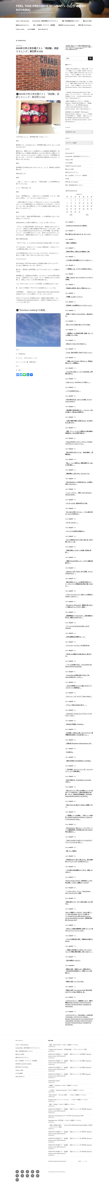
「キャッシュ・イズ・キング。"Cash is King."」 (78, 696)
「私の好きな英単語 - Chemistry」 (74, 724)
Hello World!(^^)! (43, 29)
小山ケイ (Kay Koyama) (22, 21)
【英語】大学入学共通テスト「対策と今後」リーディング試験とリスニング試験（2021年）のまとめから (79, 70)
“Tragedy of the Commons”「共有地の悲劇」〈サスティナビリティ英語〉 (68, 1049)
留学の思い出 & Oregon (84, 25)
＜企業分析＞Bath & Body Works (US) (75, 92)
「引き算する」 (69, 752)
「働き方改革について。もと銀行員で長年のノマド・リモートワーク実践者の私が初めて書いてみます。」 (79, 584)
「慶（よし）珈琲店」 (71, 851)
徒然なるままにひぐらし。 (23, 25)
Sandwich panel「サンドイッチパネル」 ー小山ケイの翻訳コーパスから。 (68, 1099)
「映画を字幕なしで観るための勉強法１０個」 (77, 251)
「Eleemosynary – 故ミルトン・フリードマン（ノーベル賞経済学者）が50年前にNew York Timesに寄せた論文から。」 (79, 829)
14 (67, 206)
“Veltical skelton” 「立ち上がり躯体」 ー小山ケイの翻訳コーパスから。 (67, 1095)
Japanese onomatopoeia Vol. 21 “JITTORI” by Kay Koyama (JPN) (66, 1115)
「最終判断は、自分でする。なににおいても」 (77, 473)
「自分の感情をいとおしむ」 (73, 960)
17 (79, 206)
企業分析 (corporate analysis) (66, 25)
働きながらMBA (87, 21)
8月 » (87, 214)
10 (79, 203)
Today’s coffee (20, 29)
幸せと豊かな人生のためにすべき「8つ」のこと (78, 234)
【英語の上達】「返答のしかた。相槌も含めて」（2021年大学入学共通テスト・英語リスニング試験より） (78, 971)
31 (79, 211)
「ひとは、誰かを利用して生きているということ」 (79, 352)
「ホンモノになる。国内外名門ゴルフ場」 (76, 503)
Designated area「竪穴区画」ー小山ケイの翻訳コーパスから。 (65, 1120)
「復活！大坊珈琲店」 (71, 243)
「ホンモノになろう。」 (71, 522)
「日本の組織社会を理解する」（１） (75, 636)
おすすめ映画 (31, 29)
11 (83, 203)
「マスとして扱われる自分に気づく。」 (76, 705)
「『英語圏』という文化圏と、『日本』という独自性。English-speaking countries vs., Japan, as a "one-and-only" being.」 (79, 817)
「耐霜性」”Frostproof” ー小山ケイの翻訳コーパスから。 (63, 1085)
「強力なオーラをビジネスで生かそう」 (76, 343)
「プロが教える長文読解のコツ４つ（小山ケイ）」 (79, 260)
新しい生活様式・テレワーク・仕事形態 (44, 25)
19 (87, 206)
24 (79, 208)
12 (87, 203)
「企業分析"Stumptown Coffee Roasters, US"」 (78, 743)
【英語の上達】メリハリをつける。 (74, 981)
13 (91, 203)
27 (91, 208)
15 (71, 206)
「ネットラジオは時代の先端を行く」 (75, 531)
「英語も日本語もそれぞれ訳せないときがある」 (78, 760)
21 (67, 208)
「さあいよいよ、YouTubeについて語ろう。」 (78, 382)
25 (83, 208)
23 (75, 208)
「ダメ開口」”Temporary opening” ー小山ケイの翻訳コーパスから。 (66, 1090)
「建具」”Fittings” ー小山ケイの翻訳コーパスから (61, 1104)
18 (83, 206)
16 (75, 206)
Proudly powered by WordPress (56, 1171)
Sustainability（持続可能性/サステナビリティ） (45, 21)
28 (67, 211)
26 (87, 208)
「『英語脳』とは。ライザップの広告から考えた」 (79, 269)
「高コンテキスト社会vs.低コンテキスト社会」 (78, 324)
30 (75, 211)
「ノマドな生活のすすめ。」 (73, 391)
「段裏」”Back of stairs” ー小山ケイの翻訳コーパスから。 (63, 1044)
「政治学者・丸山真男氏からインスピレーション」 (79, 305)
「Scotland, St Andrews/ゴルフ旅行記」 (76, 225)
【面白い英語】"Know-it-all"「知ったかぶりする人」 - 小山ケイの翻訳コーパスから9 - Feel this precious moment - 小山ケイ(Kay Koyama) (79, 74)
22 (71, 208)
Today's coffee (69, 159)
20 (91, 206)
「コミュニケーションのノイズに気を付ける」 (77, 645)
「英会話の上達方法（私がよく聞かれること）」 (78, 288)
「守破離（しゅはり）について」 (74, 296)
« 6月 (70, 214)
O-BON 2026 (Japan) (54, 1080)
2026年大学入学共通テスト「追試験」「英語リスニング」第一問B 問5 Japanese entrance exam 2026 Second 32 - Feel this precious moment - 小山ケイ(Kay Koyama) (79, 117)
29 (71, 211)
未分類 (67, 178)
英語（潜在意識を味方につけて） (71, 21)
